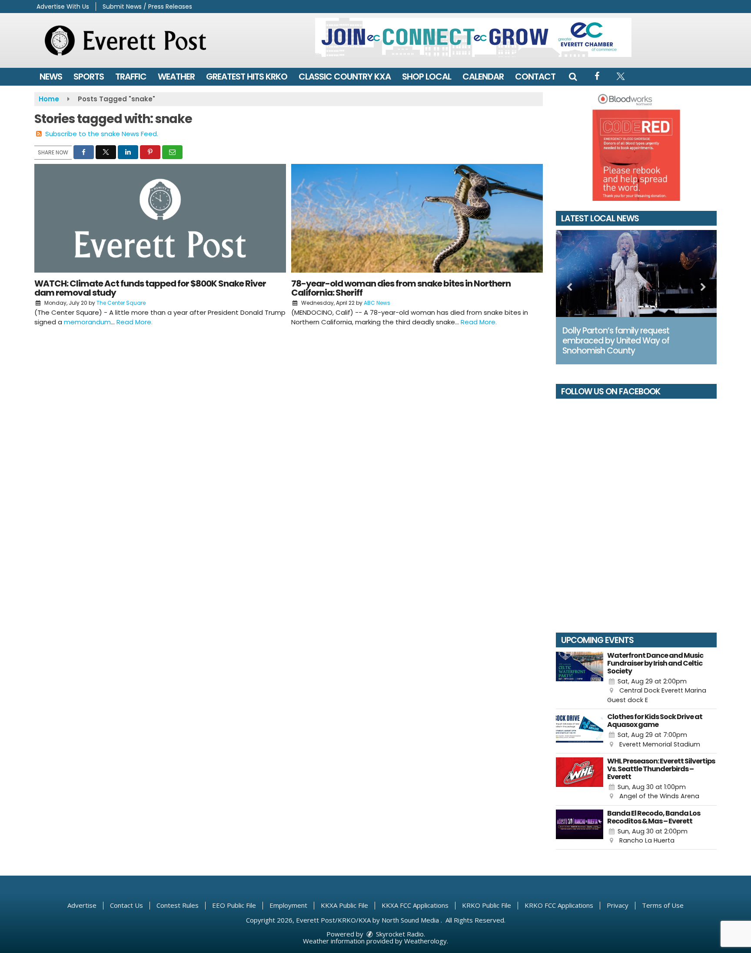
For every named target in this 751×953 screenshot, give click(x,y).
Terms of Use (663, 905)
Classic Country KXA (345, 76)
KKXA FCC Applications (415, 905)
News (51, 76)
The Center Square (121, 303)
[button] (573, 76)
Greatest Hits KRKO (246, 76)
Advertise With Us (63, 6)
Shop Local (426, 76)
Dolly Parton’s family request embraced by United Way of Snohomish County (615, 341)
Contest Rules (177, 905)
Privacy (617, 905)
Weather (176, 76)
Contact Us (126, 905)
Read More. (134, 322)
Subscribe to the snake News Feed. (101, 133)
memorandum (87, 322)
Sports (88, 76)
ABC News (377, 303)
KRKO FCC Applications (559, 905)
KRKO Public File (486, 905)
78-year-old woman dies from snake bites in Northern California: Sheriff (401, 288)
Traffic (130, 76)
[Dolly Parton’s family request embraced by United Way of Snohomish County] (636, 273)
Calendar (483, 76)
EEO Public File (234, 905)
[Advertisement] (473, 37)
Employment (288, 905)
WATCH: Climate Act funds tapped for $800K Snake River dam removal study (150, 288)
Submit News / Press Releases (147, 6)
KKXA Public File (344, 905)
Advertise (81, 905)
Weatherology (425, 940)
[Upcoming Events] (579, 678)
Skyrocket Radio (399, 934)
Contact (535, 76)
